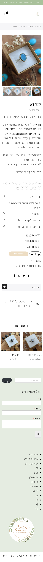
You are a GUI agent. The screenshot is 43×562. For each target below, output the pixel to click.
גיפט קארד (35, 490)
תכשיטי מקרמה (33, 454)
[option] (21, 60)
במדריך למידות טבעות (13, 164)
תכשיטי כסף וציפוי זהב (31, 459)
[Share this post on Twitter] (24, 276)
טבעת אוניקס (15, 355)
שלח (38, 434)
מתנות (36, 495)
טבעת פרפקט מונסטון (35, 355)
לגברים (36, 472)
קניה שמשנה (34, 481)
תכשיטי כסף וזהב (30, 26)
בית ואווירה (34, 486)
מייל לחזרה (37, 409)
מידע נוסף (35, 287)
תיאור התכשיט (37, 418)
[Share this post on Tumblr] (14, 276)
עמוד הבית (39, 26)
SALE (36, 504)
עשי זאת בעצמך (33, 477)
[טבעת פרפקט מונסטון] (32, 341)
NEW (37, 499)
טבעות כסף (23, 26)
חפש (6, 381)
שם (39, 399)
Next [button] (6, 60)
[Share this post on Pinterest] (19, 276)
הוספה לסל (18, 254)
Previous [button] (35, 60)
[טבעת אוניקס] (10, 341)
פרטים (36, 509)
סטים (37, 468)
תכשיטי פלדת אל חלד (31, 463)
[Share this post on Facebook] (28, 276)
